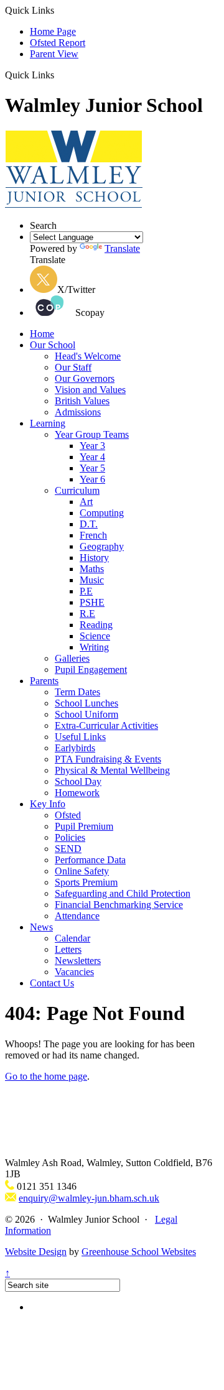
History (94, 557)
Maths (92, 568)
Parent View (54, 54)
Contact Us (52, 983)
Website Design (36, 1251)
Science (95, 636)
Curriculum (77, 490)
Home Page (53, 31)
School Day (78, 781)
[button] (59, 74)
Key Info (47, 804)
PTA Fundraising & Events (108, 759)
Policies (70, 837)
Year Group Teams (92, 434)
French (93, 535)
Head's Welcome (88, 356)
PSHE (92, 602)
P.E (86, 591)
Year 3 (92, 445)
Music (92, 580)
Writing (94, 647)
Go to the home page (46, 1076)
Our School (52, 345)
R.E (87, 613)
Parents (44, 680)
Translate (122, 248)
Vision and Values (90, 389)
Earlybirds (75, 748)
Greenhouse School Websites (139, 1251)
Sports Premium (86, 882)
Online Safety (82, 871)
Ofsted (68, 815)
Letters (68, 949)
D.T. (89, 524)
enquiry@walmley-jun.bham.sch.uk (89, 1198)
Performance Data (90, 860)
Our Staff (73, 367)
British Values (82, 401)
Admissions (78, 412)
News (41, 927)
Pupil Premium (84, 826)
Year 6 (92, 479)
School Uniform (86, 714)
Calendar (72, 938)
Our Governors (84, 378)
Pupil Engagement (91, 669)
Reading (96, 624)
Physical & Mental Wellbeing (112, 770)
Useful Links (80, 736)
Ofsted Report (57, 42)
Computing (102, 512)
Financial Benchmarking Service (119, 904)
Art (86, 501)
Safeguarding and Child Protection (122, 893)
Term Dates (77, 692)
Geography (102, 546)
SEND (68, 848)
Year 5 (92, 468)
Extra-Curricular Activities (106, 725)
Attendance (77, 915)
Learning (47, 423)
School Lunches (86, 703)
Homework (77, 792)
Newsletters (78, 960)
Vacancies (74, 971)
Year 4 (92, 457)
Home (42, 333)
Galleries (72, 658)
